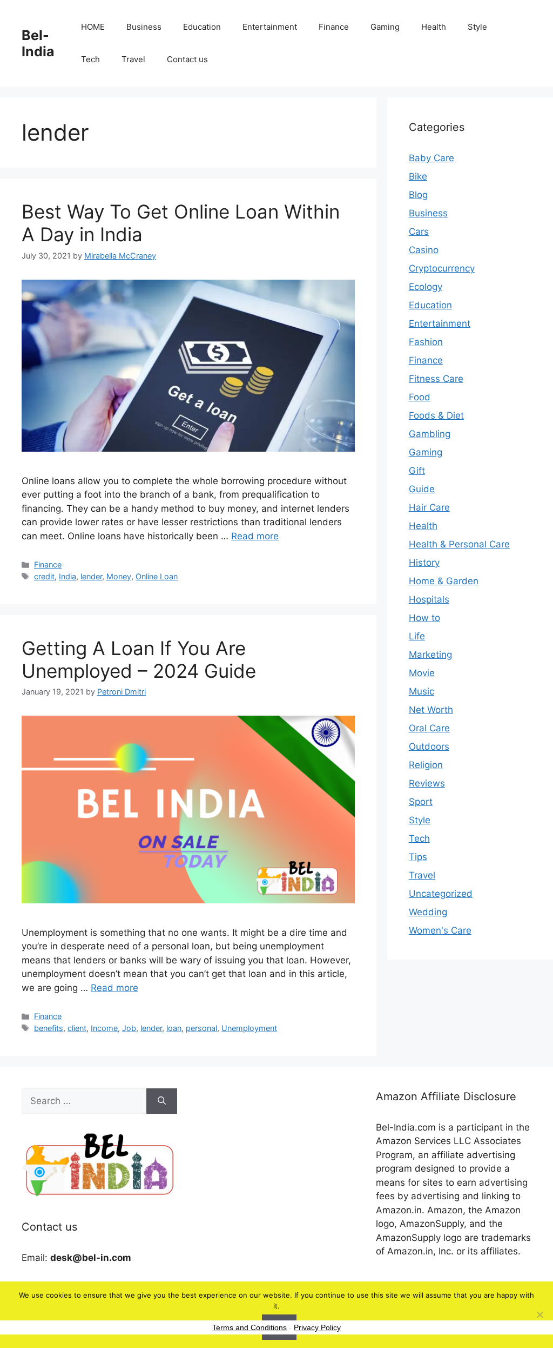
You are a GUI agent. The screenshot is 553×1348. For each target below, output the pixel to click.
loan (173, 1028)
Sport (421, 801)
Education (202, 27)
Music (421, 691)
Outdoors (429, 746)
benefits (48, 1028)
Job (129, 1028)
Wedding (428, 912)
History (424, 562)
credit (44, 576)
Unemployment (249, 1028)
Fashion (426, 341)
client (77, 1028)
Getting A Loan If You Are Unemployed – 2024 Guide (139, 659)
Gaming (385, 27)
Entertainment (269, 27)
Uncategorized (441, 893)
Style (477, 27)
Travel (133, 59)
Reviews (427, 783)
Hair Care (429, 507)
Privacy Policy (317, 1327)
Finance (334, 27)
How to (424, 617)
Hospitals (429, 599)
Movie (422, 673)
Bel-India (38, 43)
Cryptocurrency (442, 268)
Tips (418, 856)
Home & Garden (443, 581)
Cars (419, 231)
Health (433, 27)
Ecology (425, 286)
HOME (93, 27)
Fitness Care (436, 378)
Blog (418, 194)
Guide (422, 489)
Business (143, 27)
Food (419, 397)
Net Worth (431, 709)
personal (201, 1028)
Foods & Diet (436, 415)
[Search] (161, 1101)
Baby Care (431, 158)
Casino (424, 250)
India (67, 576)
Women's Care (440, 930)
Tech (90, 59)
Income (104, 1028)
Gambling (429, 433)
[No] (539, 1314)
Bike (418, 176)
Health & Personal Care (459, 544)
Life (417, 636)
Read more (255, 536)
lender (91, 576)
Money (118, 576)
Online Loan (157, 576)
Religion (426, 764)
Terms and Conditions (249, 1327)
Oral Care (429, 728)
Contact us (187, 59)
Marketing (430, 654)
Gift (417, 470)
